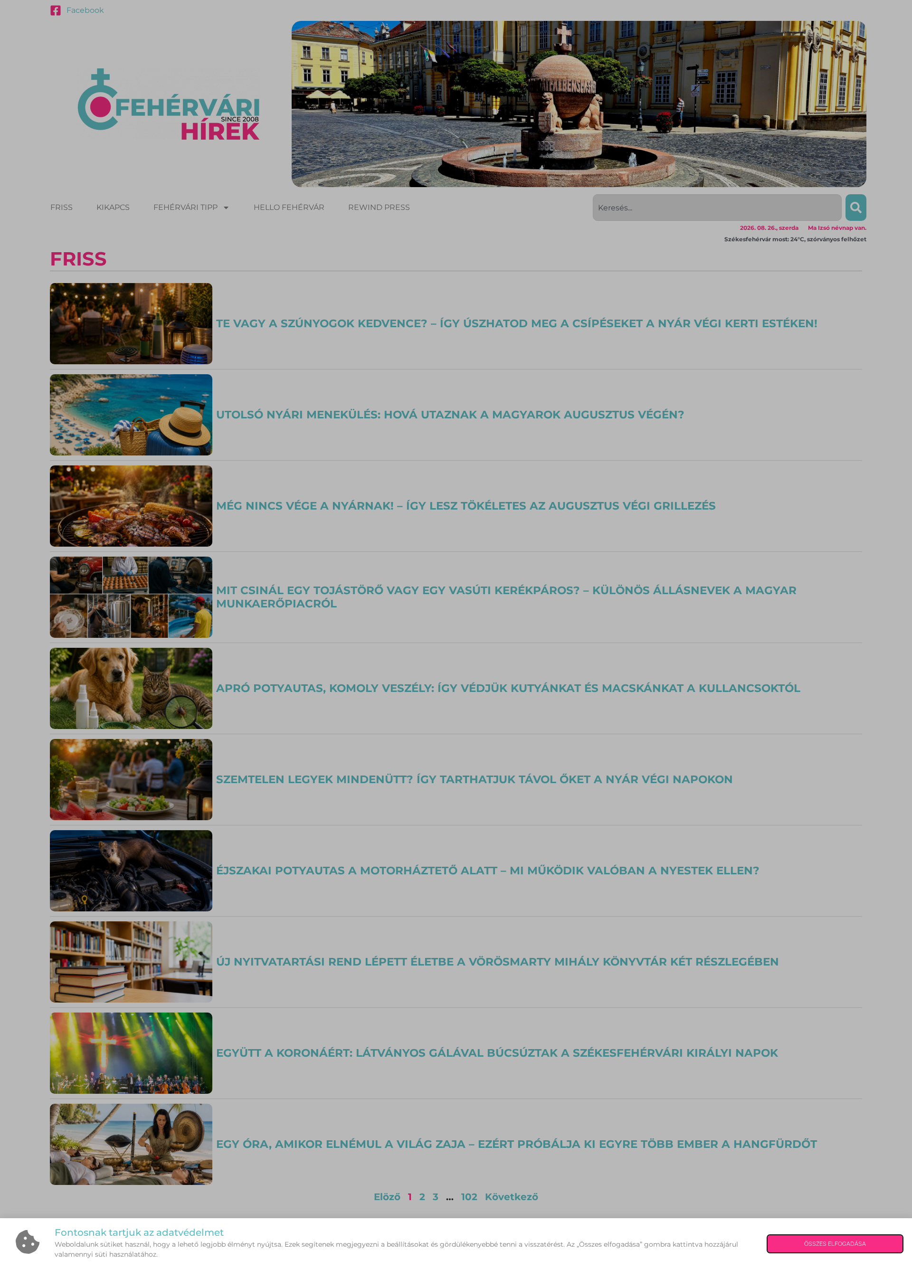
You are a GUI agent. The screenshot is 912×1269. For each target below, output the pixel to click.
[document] (456, 634)
